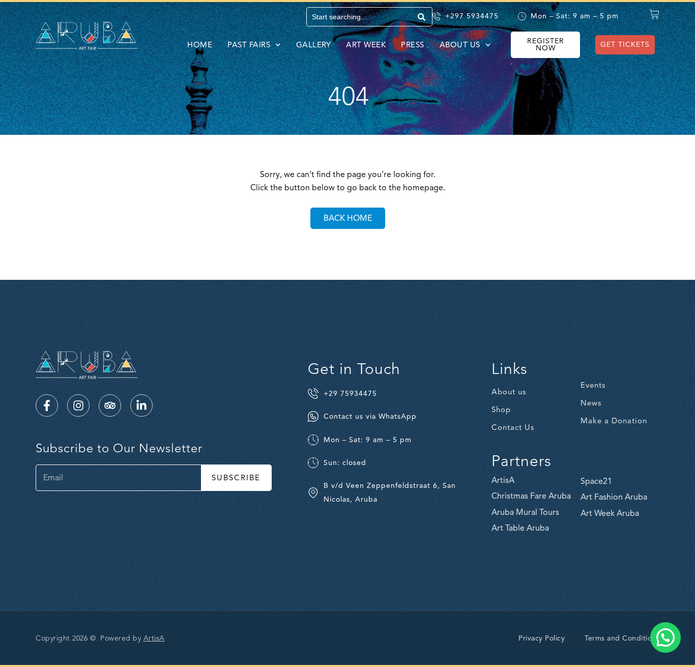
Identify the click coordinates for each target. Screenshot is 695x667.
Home (199, 44)
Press (412, 44)
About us (460, 44)
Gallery (313, 44)
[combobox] (360, 16)
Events (593, 385)
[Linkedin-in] (141, 405)
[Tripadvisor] (110, 405)
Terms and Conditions (622, 638)
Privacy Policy (541, 638)
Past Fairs (248, 44)
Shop (501, 409)
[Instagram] (78, 405)
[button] (665, 637)
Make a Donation (614, 420)
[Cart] (654, 14)
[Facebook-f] (47, 405)
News (591, 403)
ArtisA (154, 638)
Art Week (366, 44)
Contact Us (512, 427)
